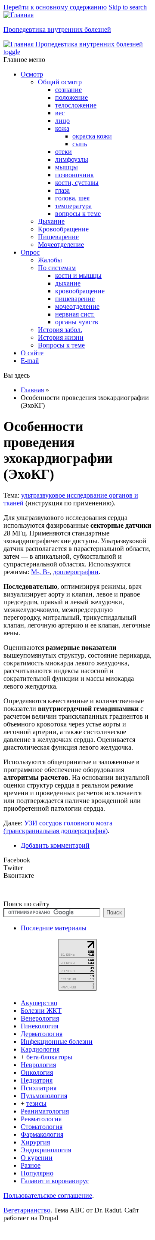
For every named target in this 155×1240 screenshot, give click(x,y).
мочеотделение (77, 306)
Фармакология (42, 1134)
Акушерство (39, 1002)
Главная (32, 390)
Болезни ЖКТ (41, 1010)
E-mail (30, 360)
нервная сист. (75, 314)
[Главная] (18, 14)
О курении (37, 1157)
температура (73, 205)
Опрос (30, 252)
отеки (63, 151)
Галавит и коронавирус (55, 1181)
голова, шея (72, 198)
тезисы (36, 1103)
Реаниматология (45, 1111)
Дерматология (41, 1033)
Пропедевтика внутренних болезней (57, 29)
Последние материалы (54, 928)
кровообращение (80, 291)
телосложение (75, 105)
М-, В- (40, 571)
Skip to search (127, 7)
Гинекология (39, 1026)
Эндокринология (46, 1150)
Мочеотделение (61, 244)
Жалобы (50, 260)
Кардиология (40, 1049)
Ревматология (41, 1119)
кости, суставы (77, 182)
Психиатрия (38, 1088)
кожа (62, 128)
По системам (57, 267)
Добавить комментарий (55, 845)
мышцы (66, 167)
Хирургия (35, 1142)
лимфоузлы (71, 159)
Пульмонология (44, 1095)
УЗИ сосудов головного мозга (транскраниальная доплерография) (57, 826)
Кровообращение (63, 229)
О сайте (32, 353)
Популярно (37, 1173)
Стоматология (41, 1126)
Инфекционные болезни (57, 1041)
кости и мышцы (78, 275)
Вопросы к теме (61, 345)
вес (60, 113)
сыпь (79, 144)
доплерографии (76, 571)
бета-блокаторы (49, 1057)
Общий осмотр (60, 82)
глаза (62, 190)
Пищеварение (58, 236)
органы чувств (76, 322)
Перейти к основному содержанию (55, 7)
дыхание (68, 283)
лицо (62, 120)
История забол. (60, 329)
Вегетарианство (26, 1210)
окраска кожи (92, 136)
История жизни (61, 337)
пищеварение (75, 298)
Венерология (40, 1018)
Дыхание (51, 221)
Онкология (37, 1072)
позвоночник (74, 174)
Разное (30, 1165)
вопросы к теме (78, 213)
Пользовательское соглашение (47, 1195)
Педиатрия (37, 1080)
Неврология (38, 1064)
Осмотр (32, 74)
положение (71, 97)
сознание (68, 89)
